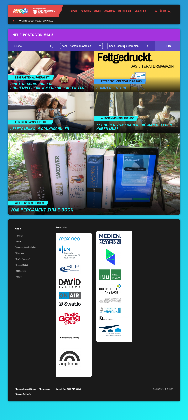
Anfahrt (19, 276)
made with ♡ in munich (163, 389)
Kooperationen (22, 265)
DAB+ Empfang (23, 259)
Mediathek (140, 11)
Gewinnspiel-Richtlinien (26, 247)
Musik (98, 11)
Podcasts (86, 11)
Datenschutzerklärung (26, 389)
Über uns (110, 11)
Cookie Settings (23, 394)
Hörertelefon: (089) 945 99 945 (68, 389)
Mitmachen (125, 11)
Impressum (45, 389)
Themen (73, 11)
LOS (167, 46)
